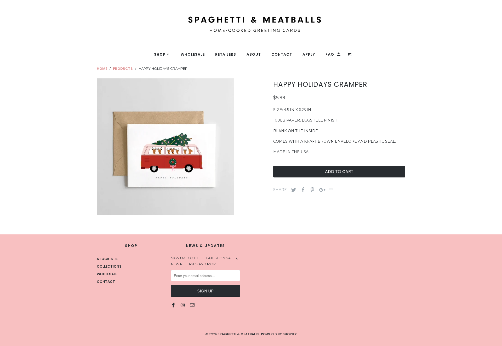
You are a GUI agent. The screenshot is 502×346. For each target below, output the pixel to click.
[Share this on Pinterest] (311, 190)
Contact (106, 281)
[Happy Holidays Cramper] (165, 146)
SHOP (161, 54)
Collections (109, 266)
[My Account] (339, 55)
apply (309, 54)
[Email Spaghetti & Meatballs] (193, 305)
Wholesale (107, 274)
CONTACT (281, 54)
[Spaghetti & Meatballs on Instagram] (183, 305)
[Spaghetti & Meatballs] (218, 21)
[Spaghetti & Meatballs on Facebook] (174, 305)
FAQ (330, 54)
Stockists (107, 258)
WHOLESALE (193, 54)
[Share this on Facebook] (302, 190)
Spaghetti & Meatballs (238, 334)
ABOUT (254, 54)
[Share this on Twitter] (293, 190)
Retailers (225, 54)
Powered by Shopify (279, 334)
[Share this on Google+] (321, 190)
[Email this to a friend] (330, 190)
